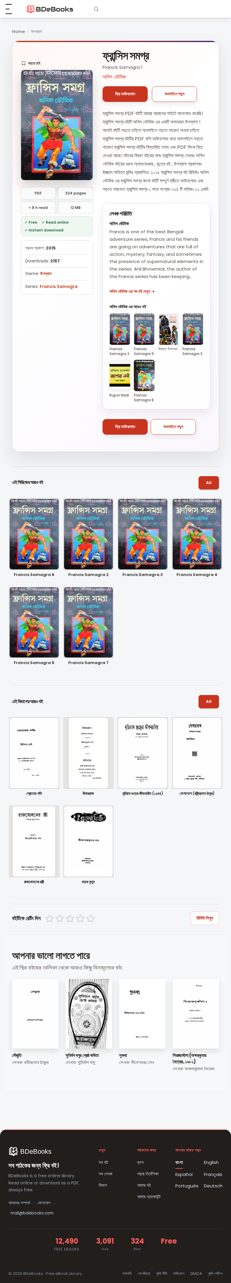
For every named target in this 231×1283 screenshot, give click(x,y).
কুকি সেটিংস (215, 1273)
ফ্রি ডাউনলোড (125, 94)
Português (187, 1186)
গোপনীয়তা (143, 1273)
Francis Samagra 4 (197, 574)
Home (18, 32)
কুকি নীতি (161, 1273)
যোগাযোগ (44, 1203)
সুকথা (123, 1055)
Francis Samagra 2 (88, 574)
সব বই (103, 1162)
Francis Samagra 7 (88, 663)
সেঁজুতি (16, 1055)
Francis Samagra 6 (34, 574)
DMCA (196, 1273)
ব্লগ (140, 1162)
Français (213, 1174)
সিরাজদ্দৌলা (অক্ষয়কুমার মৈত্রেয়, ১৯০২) (189, 1058)
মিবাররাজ (88, 793)
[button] (31, 63)
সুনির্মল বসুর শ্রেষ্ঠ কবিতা (82, 1055)
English (211, 1162)
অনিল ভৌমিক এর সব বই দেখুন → (132, 291)
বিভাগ (103, 1185)
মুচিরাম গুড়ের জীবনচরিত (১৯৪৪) (142, 793)
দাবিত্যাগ (178, 1273)
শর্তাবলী (126, 1273)
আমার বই (144, 1185)
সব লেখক (105, 1174)
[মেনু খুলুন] (12, 9)
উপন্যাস (36, 32)
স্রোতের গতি (34, 793)
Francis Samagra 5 (34, 663)
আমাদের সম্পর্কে (19, 1203)
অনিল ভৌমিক (114, 77)
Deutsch (213, 1186)
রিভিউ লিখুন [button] (204, 918)
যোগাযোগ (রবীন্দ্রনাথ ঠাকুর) (197, 793)
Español (183, 1174)
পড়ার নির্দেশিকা (148, 1174)
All (208, 482)
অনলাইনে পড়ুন (174, 94)
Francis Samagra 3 (142, 574)
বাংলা (179, 1162)
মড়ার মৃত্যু (88, 882)
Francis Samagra (59, 286)
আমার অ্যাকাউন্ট (149, 1196)
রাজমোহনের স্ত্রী (34, 882)
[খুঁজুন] (96, 9)
